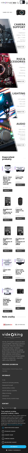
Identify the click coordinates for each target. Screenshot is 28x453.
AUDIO (20, 124)
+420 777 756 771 (9, 408)
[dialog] (14, 431)
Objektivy (18, 207)
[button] (14, 450)
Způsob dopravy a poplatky (9, 390)
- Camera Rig (21, 76)
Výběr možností (19, 309)
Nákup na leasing (6, 393)
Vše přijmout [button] (14, 446)
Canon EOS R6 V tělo (19, 177)
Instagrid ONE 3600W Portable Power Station (7, 302)
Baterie (5, 297)
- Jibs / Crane (21, 37)
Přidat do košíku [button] (6, 191)
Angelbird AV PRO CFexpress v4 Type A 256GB (20, 241)
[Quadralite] (7, 324)
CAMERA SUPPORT (19, 26)
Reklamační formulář (7, 385)
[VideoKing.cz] (5, 3)
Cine (4, 268)
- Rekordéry (21, 132)
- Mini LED (22, 104)
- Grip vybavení (20, 106)
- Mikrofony (21, 129)
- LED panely (21, 99)
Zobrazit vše (20, 47)
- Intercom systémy (22, 138)
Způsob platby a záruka (8, 388)
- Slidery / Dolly (20, 35)
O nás (3, 380)
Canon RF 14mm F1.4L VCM (20, 210)
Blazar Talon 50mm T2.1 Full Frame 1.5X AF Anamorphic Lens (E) (7, 180)
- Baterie (22, 70)
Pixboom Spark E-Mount (19, 300)
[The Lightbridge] (20, 324)
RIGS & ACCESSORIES (16, 60)
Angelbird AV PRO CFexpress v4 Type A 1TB (7, 211)
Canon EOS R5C (6, 270)
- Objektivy (21, 67)
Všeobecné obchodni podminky (10, 382)
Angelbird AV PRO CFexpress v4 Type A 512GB (7, 241)
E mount (5, 175)
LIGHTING (18, 93)
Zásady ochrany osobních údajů (10, 398)
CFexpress (5, 207)
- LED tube (22, 101)
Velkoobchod (5, 396)
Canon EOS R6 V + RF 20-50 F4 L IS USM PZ (20, 272)
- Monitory (21, 73)
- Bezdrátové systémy (21, 135)
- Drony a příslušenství (21, 40)
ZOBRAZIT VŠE (20, 111)
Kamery (17, 175)
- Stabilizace (21, 33)
